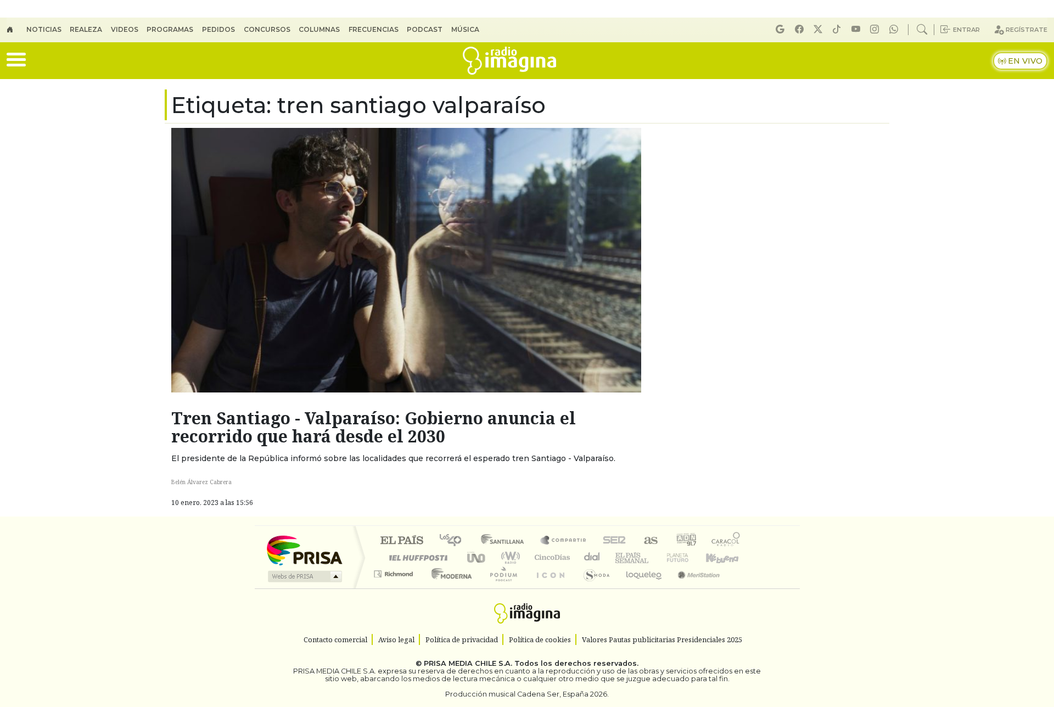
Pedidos (218, 29)
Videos (124, 29)
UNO (477, 557)
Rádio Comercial (742, 587)
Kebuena (727, 557)
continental (592, 557)
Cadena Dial (688, 557)
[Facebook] (801, 29)
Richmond (395, 587)
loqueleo (640, 587)
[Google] (782, 29)
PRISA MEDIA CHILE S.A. (468, 663)
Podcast (424, 29)
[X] (820, 29)
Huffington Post (416, 557)
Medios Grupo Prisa (304, 576)
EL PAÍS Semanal (622, 557)
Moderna (449, 587)
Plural (500, 587)
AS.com (649, 541)
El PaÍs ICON (548, 587)
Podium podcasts (395, 571)
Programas (170, 29)
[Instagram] (876, 29)
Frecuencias (374, 29)
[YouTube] (857, 29)
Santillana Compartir (563, 541)
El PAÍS (401, 541)
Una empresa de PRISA (304, 549)
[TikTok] (838, 29)
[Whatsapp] (895, 29)
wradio (509, 557)
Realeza (86, 29)
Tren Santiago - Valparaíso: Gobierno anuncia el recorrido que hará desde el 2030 (373, 427)
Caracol (726, 541)
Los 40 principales (454, 541)
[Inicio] (16, 30)
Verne (654, 557)
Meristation (692, 587)
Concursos (267, 29)
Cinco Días (550, 557)
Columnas (319, 29)
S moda (593, 587)
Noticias (43, 29)
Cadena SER (614, 541)
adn (685, 541)
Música (465, 29)
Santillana (505, 541)
